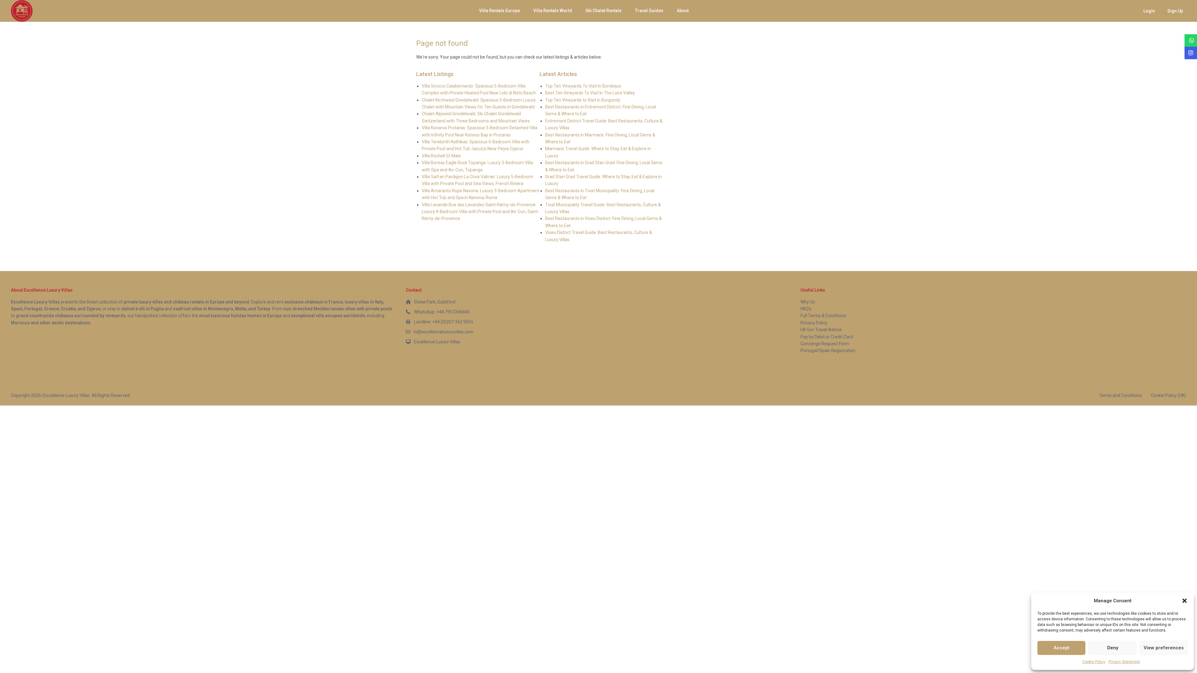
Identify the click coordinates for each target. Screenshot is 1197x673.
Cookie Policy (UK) (1168, 395)
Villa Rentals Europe (499, 10)
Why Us (807, 301)
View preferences (1164, 648)
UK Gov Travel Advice (821, 329)
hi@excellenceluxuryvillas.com (444, 331)
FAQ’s (805, 308)
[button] (1184, 601)
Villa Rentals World (552, 10)
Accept (1062, 648)
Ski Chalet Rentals (603, 10)
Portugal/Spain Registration (827, 350)
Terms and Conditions (1120, 395)
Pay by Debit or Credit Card (826, 336)
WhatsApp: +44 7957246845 (442, 311)
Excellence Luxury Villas (437, 341)
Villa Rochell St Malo (441, 155)
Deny (1112, 648)
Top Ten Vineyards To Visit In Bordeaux (583, 86)
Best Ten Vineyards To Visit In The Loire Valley (590, 92)
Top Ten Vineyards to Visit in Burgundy (582, 100)
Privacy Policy (813, 322)
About (683, 10)
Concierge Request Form (824, 343)
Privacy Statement (1124, 662)
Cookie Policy (1093, 662)
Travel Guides (649, 10)
